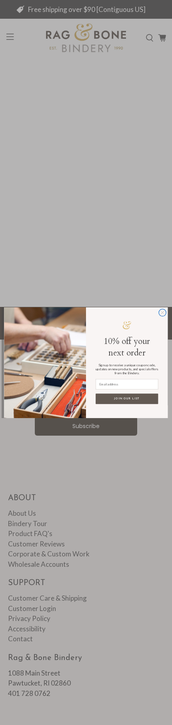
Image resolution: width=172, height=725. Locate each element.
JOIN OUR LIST (127, 398)
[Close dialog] (162, 312)
